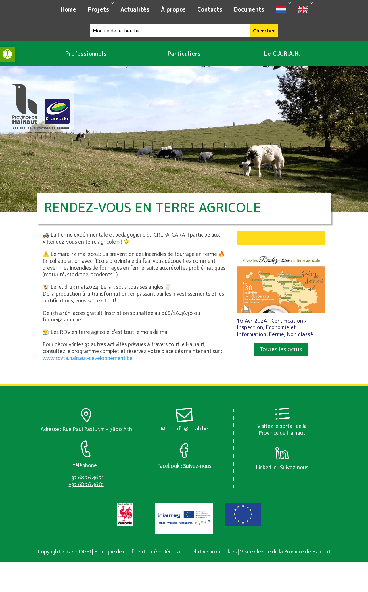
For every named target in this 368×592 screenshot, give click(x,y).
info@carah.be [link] (191, 428)
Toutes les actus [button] (281, 349)
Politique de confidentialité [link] (125, 551)
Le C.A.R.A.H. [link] (282, 53)
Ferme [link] (276, 334)
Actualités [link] (135, 9)
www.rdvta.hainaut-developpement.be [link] (88, 358)
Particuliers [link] (184, 53)
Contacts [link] (209, 9)
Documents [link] (249, 9)
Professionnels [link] (86, 53)
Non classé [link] (300, 334)
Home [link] (68, 9)
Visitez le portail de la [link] (282, 426)
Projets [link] (98, 9)
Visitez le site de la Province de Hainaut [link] (285, 551)
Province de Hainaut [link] (282, 433)
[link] (7, 54)
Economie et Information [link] (266, 331)
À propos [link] (173, 9)
